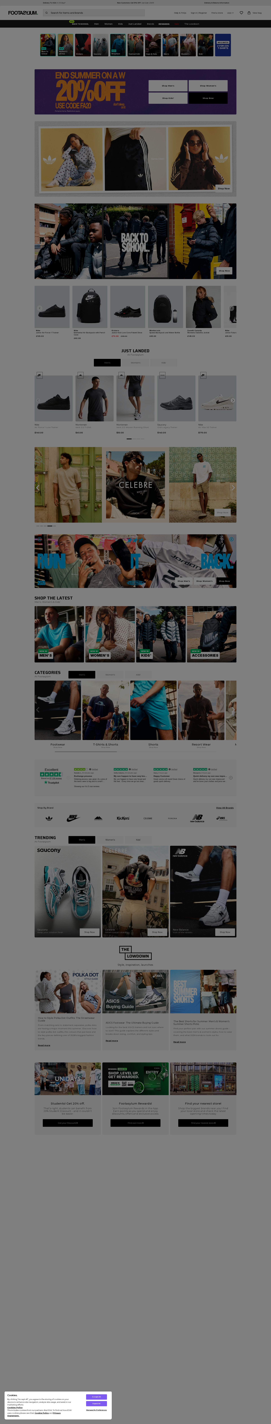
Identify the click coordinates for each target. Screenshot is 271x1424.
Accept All (96, 1397)
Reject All (96, 1404)
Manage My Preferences (96, 1410)
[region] (58, 1405)
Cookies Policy (15, 1407)
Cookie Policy (42, 1413)
